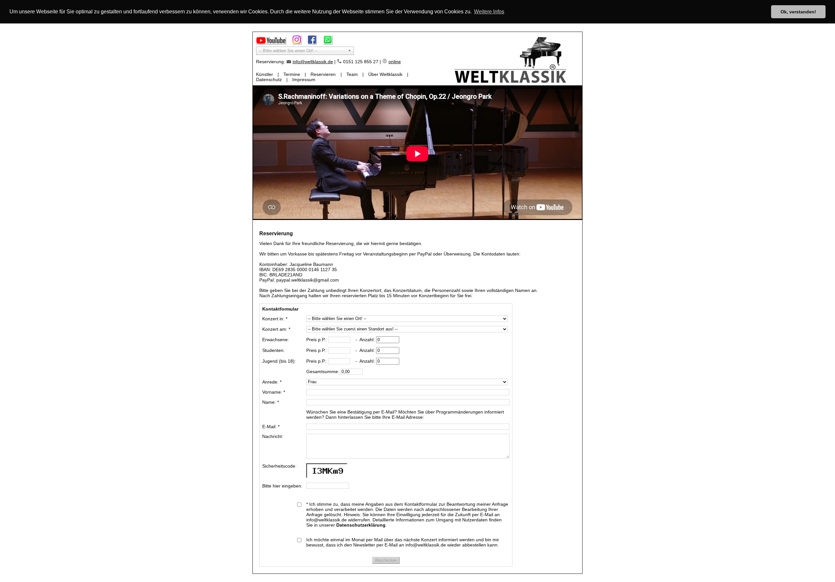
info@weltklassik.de (313, 61)
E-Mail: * (271, 426)
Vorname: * (273, 392)
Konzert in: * (274, 318)
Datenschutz (269, 79)
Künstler (264, 74)
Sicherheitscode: (279, 466)
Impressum (303, 79)
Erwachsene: (275, 339)
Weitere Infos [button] (489, 11)
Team (352, 74)
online (394, 61)
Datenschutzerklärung (361, 525)
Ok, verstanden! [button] (798, 11)
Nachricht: (272, 436)
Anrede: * (271, 382)
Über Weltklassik (385, 74)
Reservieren (323, 74)
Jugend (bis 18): (279, 361)
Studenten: (273, 350)
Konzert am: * (276, 329)
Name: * (270, 402)
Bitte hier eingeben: (282, 485)
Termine (291, 74)
